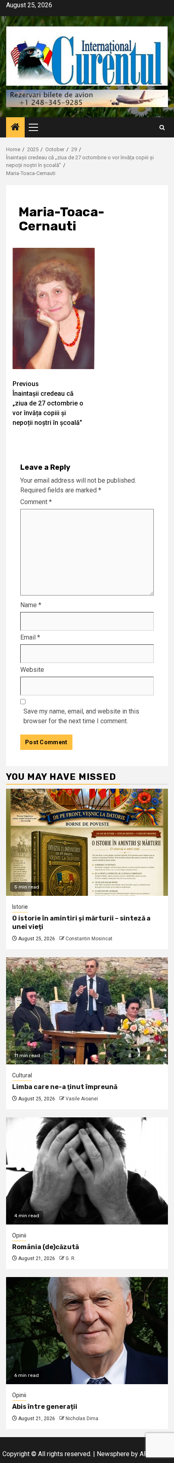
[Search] (162, 127)
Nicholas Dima (82, 1418)
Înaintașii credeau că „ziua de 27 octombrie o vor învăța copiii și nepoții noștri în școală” (48, 403)
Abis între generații (44, 1406)
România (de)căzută (45, 1247)
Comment (36, 502)
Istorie (20, 907)
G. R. (71, 1258)
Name (30, 605)
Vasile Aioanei (82, 1099)
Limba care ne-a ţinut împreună (64, 1087)
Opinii (19, 1235)
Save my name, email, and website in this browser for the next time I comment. (81, 716)
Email (30, 637)
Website (32, 669)
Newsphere (113, 1454)
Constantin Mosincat (89, 939)
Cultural (22, 1075)
